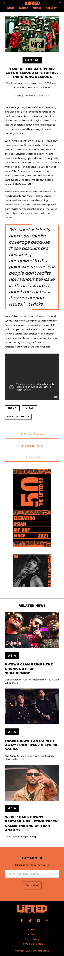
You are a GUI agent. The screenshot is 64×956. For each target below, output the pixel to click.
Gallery (51, 8)
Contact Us (32, 929)
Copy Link (34, 457)
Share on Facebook (34, 434)
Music (37, 8)
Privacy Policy (32, 939)
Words (23, 8)
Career (32, 934)
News (10, 8)
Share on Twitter (34, 446)
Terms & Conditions (32, 943)
